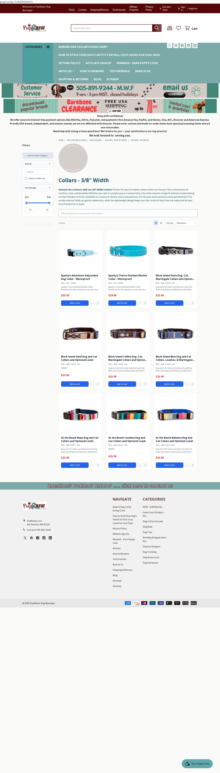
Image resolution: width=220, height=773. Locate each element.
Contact (82, 10)
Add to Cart (75, 303)
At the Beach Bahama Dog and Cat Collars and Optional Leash (174, 439)
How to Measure (92, 71)
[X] (169, 45)
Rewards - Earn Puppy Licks (137, 63)
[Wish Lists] (179, 28)
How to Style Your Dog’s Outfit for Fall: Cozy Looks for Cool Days (109, 55)
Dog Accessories (151, 557)
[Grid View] (156, 223)
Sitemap (113, 79)
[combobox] (116, 28)
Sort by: (170, 223)
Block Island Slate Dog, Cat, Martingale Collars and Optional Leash (175, 279)
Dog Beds (147, 526)
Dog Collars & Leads (153, 521)
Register (193, 8)
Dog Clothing (150, 551)
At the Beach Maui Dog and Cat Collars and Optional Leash (79, 439)
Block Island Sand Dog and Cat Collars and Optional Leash (79, 358)
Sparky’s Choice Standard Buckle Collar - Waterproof (127, 277)
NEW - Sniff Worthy (152, 506)
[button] (110, 90)
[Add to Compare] (92, 303)
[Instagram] (188, 45)
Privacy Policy (149, 8)
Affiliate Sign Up (98, 63)
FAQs (72, 10)
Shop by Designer (151, 546)
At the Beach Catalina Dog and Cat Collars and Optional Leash (127, 439)
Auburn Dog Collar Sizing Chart (83, 47)
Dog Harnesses (150, 562)
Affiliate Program (133, 8)
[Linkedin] (195, 45)
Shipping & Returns (73, 79)
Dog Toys (147, 532)
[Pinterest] (176, 45)
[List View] (161, 223)
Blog (97, 79)
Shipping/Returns (99, 10)
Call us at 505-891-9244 (39, 529)
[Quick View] (97, 303)
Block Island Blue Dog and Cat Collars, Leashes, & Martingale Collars (174, 360)
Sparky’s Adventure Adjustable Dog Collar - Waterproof (79, 277)
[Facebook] (182, 45)
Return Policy (70, 63)
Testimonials (119, 10)
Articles (65, 71)
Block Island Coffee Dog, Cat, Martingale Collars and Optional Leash (127, 360)
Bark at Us (143, 71)
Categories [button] (33, 47)
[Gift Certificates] (170, 28)
